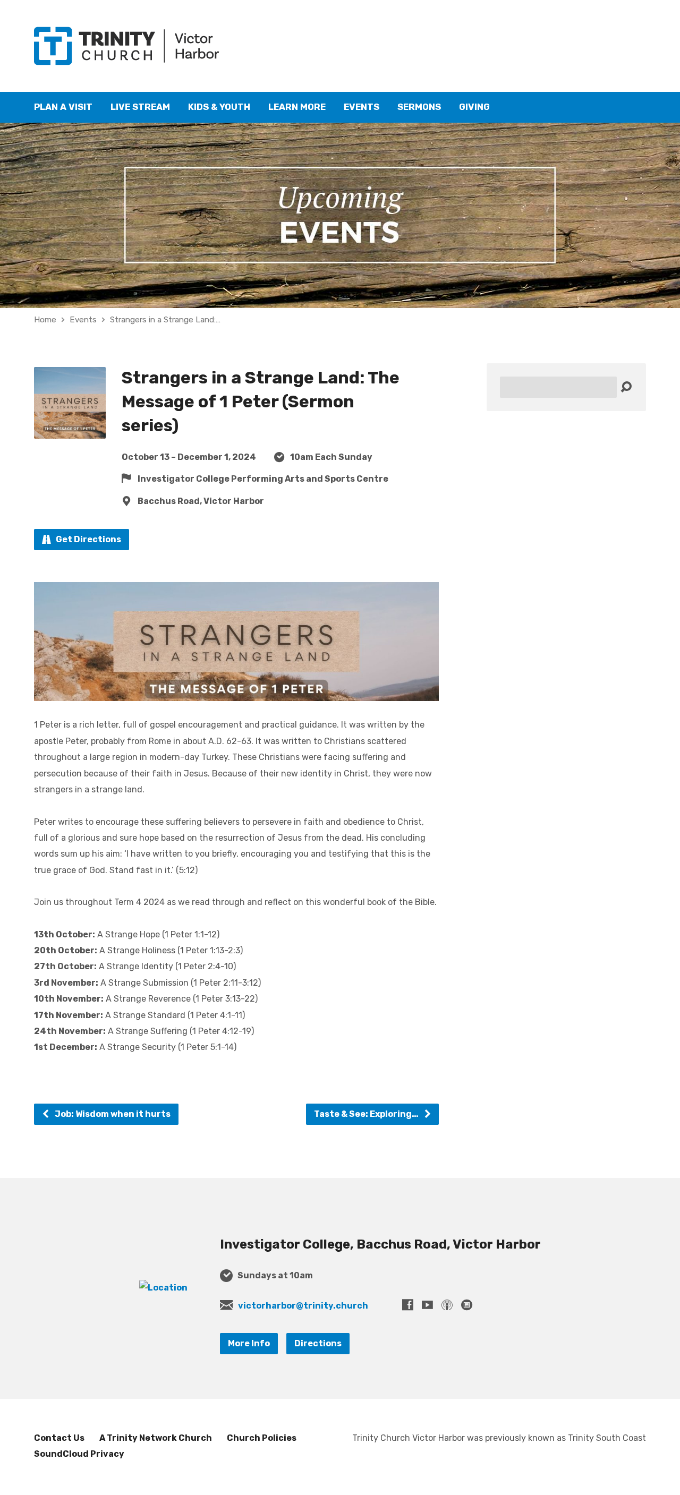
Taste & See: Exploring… (367, 1114)
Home (45, 319)
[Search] (626, 387)
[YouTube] (427, 1304)
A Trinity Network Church (155, 1438)
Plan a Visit (63, 107)
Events (361, 107)
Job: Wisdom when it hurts (112, 1114)
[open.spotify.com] (466, 1304)
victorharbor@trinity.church (303, 1306)
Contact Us (59, 1438)
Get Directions (87, 539)
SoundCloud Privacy (79, 1454)
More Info (249, 1343)
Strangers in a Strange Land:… (165, 319)
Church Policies (261, 1438)
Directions (318, 1343)
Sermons (419, 107)
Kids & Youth (219, 107)
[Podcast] (447, 1304)
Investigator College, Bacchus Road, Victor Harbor (380, 1244)
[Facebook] (407, 1304)
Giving (474, 107)
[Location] (163, 1288)
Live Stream (140, 107)
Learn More (297, 107)
